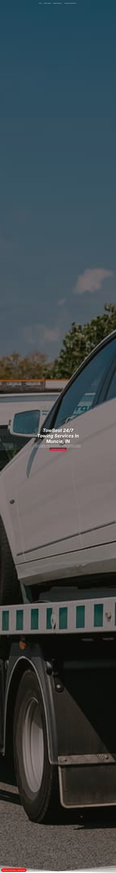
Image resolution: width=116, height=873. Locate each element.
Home (40, 3)
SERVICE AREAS (47, 3)
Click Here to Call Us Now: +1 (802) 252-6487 (13, 870)
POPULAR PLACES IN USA (70, 3)
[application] (62, 3)
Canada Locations (57, 3)
